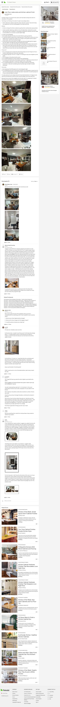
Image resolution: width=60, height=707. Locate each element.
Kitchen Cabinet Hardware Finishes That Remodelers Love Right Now (28, 566)
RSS (50, 698)
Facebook (51, 695)
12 (37, 559)
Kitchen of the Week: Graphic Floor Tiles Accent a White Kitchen (27, 672)
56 (37, 647)
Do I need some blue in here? (51, 55)
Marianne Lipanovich (24, 605)
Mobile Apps (14, 700)
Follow (21, 174)
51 (37, 612)
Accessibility (38, 696)
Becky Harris (22, 515)
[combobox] (24, 2)
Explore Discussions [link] (5, 6)
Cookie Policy (14, 698)
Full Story (20, 522)
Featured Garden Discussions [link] (27, 6)
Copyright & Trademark (16, 702)
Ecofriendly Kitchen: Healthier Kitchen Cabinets (27, 636)
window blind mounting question (51, 41)
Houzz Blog (51, 691)
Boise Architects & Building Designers (15, 306)
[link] (51, 23)
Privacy (13, 695)
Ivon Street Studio (23, 638)
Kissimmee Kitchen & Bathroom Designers (16, 301)
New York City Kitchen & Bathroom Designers (16, 307)
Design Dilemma (12, 9)
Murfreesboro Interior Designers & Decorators (12, 299)
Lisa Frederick (22, 533)
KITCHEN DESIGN (21, 527)
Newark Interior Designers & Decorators (16, 300)
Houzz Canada (38, 691)
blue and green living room (52, 61)
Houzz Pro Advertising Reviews (30, 696)
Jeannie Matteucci (23, 550)
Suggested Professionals (40, 695)
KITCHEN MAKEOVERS (22, 509)
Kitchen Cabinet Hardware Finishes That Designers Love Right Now (27, 584)
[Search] (8, 2)
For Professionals (27, 691)
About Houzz (14, 691)
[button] (2, 2)
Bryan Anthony (23, 570)
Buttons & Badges (27, 703)
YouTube (51, 697)
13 (37, 629)
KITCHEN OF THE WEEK (22, 597)
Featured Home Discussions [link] (15, 6)
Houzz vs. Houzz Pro (28, 693)
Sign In (37, 702)
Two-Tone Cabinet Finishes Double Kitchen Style (26, 530)
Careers (13, 693)
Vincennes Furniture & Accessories (15, 302)
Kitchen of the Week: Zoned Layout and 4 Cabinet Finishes (27, 512)
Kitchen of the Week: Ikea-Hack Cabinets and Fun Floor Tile (27, 601)
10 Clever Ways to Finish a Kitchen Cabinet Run (26, 618)
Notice (17, 695)
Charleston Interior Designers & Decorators (17, 304)
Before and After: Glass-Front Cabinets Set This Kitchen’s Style (27, 654)
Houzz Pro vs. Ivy (27, 695)
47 (37, 682)
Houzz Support (38, 698)
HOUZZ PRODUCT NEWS (23, 562)
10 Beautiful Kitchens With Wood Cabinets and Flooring (27, 548)
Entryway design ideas (51, 47)
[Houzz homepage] (5, 2)
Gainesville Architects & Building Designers (16, 305)
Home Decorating (5, 9)
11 (37, 524)
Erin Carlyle (22, 658)
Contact (37, 700)
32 (37, 541)
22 (37, 664)
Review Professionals (40, 693)
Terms (13, 696)
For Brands (26, 701)
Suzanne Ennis (23, 621)
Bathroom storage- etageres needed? (52, 35)
